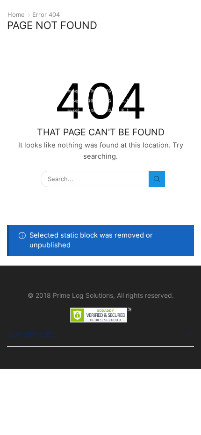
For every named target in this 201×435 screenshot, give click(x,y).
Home (16, 14)
